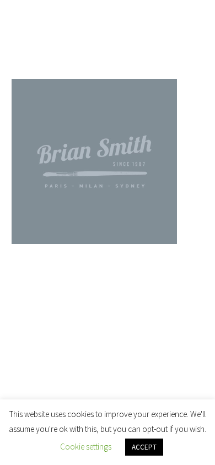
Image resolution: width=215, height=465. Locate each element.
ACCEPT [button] (144, 447)
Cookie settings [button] (85, 446)
